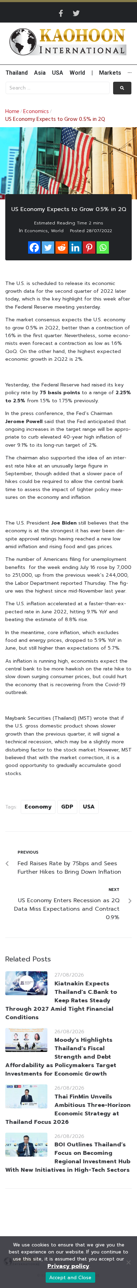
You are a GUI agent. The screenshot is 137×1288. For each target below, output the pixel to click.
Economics (36, 111)
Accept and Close (70, 1277)
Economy (38, 807)
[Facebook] (34, 247)
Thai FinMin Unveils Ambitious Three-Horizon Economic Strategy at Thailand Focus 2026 (68, 1109)
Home (12, 111)
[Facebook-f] (60, 13)
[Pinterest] (89, 247)
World (57, 231)
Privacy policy (68, 1266)
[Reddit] (62, 247)
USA (89, 807)
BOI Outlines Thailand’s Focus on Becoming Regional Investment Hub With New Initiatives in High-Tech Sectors (67, 1157)
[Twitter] (76, 13)
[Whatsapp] (103, 247)
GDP (67, 807)
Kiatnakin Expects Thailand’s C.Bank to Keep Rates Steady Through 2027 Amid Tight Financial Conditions (61, 1000)
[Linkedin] (75, 247)
